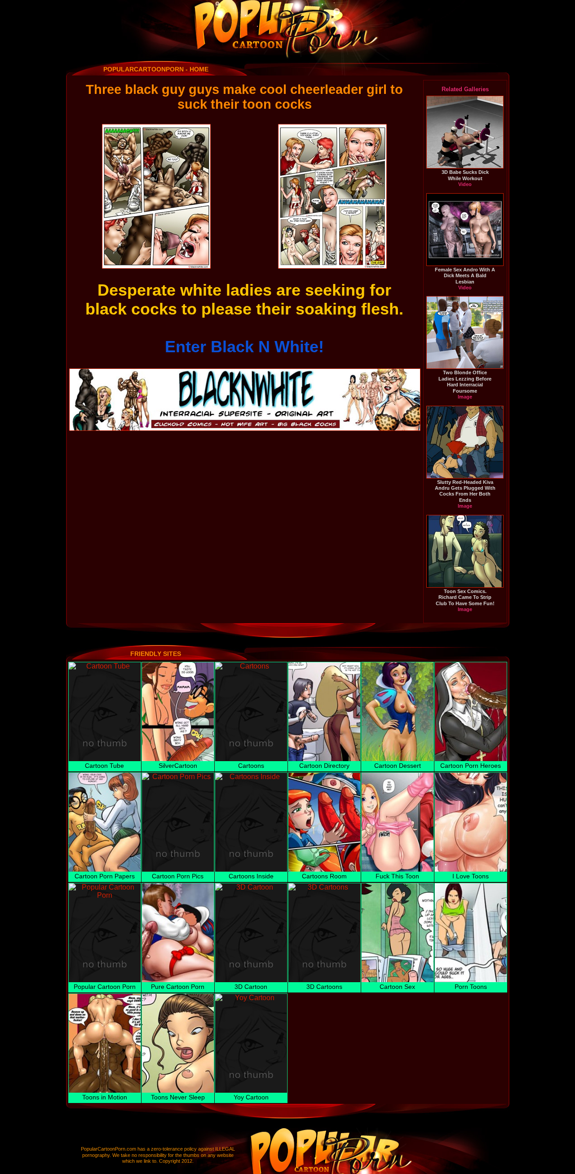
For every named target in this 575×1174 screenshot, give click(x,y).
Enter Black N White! (244, 346)
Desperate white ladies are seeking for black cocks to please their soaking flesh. (244, 299)
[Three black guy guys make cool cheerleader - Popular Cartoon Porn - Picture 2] (332, 196)
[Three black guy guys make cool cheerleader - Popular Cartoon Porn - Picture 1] (156, 196)
